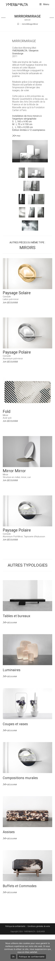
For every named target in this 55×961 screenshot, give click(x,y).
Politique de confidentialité (15, 926)
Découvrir (12, 302)
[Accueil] (18, 24)
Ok (13, 956)
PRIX (18, 136)
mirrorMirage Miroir (30, 24)
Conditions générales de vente (38, 926)
